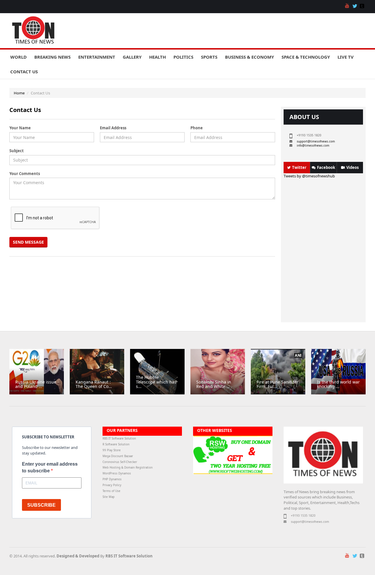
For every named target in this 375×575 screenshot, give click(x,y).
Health (157, 57)
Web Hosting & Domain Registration (128, 467)
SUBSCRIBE (41, 505)
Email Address (113, 127)
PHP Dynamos (112, 479)
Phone (196, 127)
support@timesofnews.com (316, 141)
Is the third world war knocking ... (338, 384)
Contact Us (24, 71)
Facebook (326, 167)
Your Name (20, 127)
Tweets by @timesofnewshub (309, 176)
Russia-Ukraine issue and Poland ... (35, 384)
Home (19, 93)
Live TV (346, 57)
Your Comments (24, 173)
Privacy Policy (112, 485)
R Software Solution (116, 444)
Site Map (109, 497)
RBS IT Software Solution (119, 438)
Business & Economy (249, 57)
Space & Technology (306, 57)
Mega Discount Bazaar (118, 456)
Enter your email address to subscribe (50, 467)
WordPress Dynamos (117, 473)
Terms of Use (111, 491)
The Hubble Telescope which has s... (156, 381)
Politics (183, 57)
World (18, 57)
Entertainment (96, 57)
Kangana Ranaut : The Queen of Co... (94, 384)
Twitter (299, 167)
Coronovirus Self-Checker (120, 462)
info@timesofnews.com (313, 145)
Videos (352, 167)
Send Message (28, 242)
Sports (209, 57)
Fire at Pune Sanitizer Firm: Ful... (278, 384)
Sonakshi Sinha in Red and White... (213, 384)
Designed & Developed (78, 556)
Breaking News (52, 57)
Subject (16, 150)
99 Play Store (112, 450)
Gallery (132, 57)
